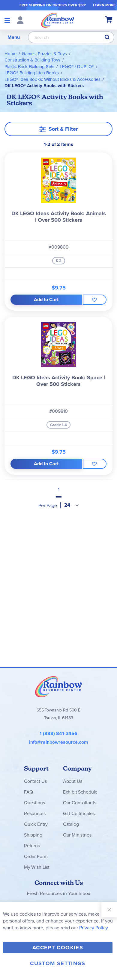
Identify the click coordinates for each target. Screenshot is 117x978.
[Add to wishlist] (94, 300)
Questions (34, 802)
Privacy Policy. (94, 927)
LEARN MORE (104, 5)
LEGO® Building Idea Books (31, 73)
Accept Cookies (57, 947)
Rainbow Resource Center (58, 686)
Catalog (71, 824)
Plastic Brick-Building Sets (29, 66)
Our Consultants (79, 802)
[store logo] (57, 20)
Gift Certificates (79, 813)
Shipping (33, 834)
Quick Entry (36, 824)
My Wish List (37, 867)
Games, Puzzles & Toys (44, 53)
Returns (32, 845)
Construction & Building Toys (32, 60)
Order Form (35, 856)
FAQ (28, 791)
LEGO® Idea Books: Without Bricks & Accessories (52, 79)
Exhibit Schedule (80, 791)
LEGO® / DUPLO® (77, 66)
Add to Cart (46, 299)
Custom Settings (57, 963)
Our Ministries (77, 834)
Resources (35, 813)
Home (10, 53)
